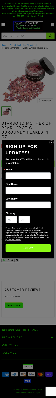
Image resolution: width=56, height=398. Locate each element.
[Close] (51, 142)
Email (9, 169)
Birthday (10, 213)
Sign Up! (28, 248)
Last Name (12, 198)
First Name (12, 184)
